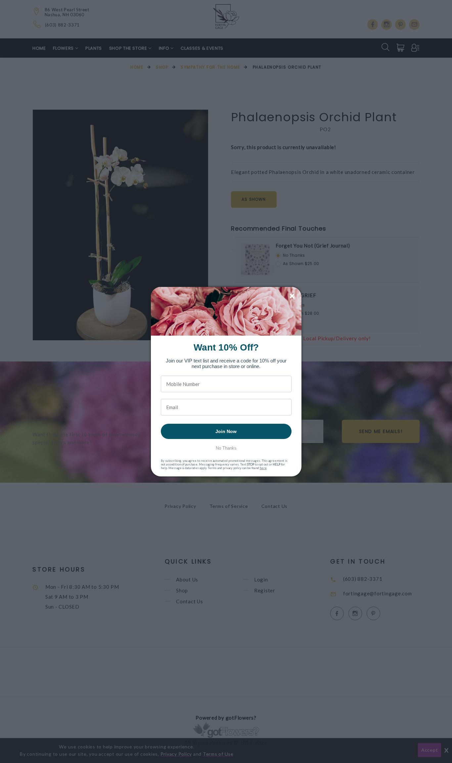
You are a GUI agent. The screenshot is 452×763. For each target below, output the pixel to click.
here (263, 468)
